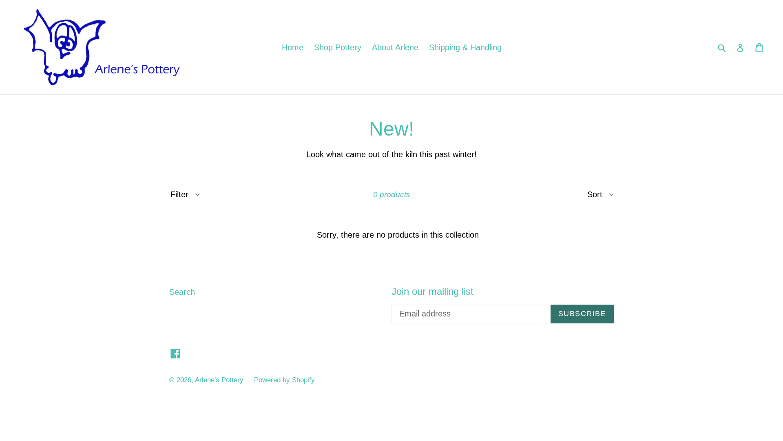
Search (182, 291)
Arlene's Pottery (219, 380)
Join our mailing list (432, 291)
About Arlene (395, 47)
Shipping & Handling (465, 47)
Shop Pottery (337, 47)
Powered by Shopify (284, 380)
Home (292, 47)
